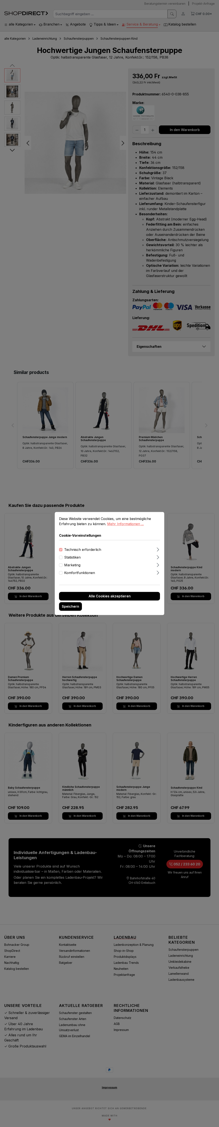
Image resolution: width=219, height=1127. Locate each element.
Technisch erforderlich (82, 550)
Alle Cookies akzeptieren (110, 596)
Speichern (70, 606)
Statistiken (72, 557)
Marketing (72, 565)
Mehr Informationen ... (125, 524)
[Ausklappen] (158, 549)
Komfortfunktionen (79, 573)
